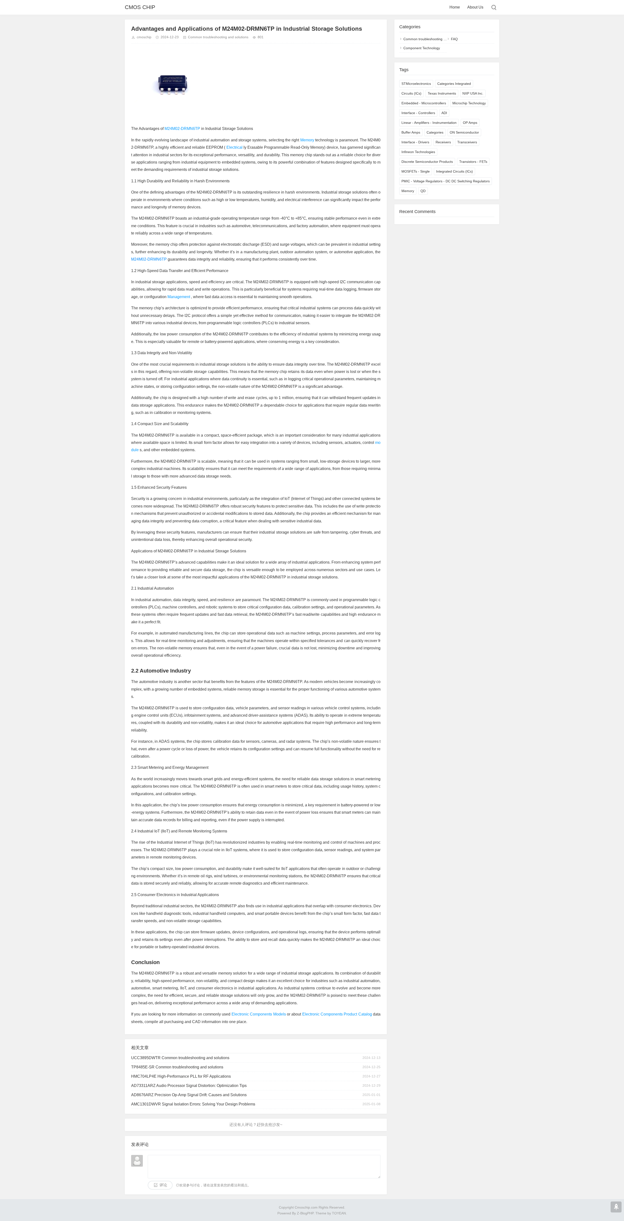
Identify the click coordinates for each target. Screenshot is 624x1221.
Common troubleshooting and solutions (218, 37)
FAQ (454, 39)
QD (423, 191)
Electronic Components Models (259, 1014)
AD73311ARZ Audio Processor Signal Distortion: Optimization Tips (189, 1086)
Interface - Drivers (415, 142)
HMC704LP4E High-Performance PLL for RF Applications (181, 1076)
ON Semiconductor (464, 132)
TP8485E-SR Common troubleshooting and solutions (177, 1067)
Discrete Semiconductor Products (427, 162)
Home (454, 7)
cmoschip (144, 37)
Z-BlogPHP (305, 1213)
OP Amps (470, 123)
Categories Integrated (454, 84)
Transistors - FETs (473, 162)
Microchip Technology (469, 103)
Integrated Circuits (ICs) (454, 171)
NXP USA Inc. (472, 93)
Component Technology (421, 48)
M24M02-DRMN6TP (183, 129)
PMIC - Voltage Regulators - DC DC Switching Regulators (445, 181)
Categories (435, 132)
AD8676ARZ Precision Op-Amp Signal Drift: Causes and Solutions (189, 1095)
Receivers (443, 142)
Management (179, 297)
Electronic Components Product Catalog (337, 1014)
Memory (307, 140)
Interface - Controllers (418, 113)
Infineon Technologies (418, 152)
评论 (163, 1185)
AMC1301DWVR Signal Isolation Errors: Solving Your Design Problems (193, 1104)
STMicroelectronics (416, 84)
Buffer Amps (410, 132)
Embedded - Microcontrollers (423, 103)
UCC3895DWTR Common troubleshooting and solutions (180, 1058)
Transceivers (467, 142)
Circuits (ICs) (411, 93)
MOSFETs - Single (415, 171)
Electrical (234, 147)
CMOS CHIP (140, 7)
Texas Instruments (442, 93)
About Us (475, 7)
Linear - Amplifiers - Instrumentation (429, 123)
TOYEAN (339, 1213)
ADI (444, 113)
